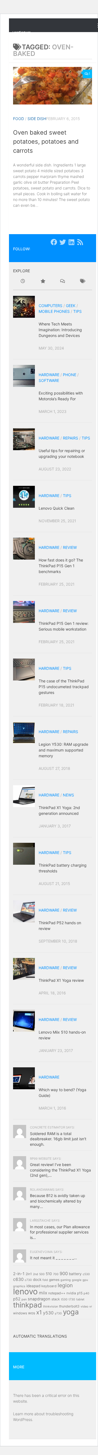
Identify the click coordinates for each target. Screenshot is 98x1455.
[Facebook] (54, 242)
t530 (64, 1299)
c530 (86, 1274)
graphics (19, 1286)
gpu (85, 1280)
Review (70, 547)
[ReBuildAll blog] (80, 242)
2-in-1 (18, 1273)
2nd (35, 1274)
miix (43, 1292)
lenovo (25, 1291)
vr (90, 1306)
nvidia (71, 1293)
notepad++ (56, 1293)
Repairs (70, 438)
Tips (77, 311)
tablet (80, 1299)
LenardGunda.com (22, 32)
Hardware (49, 374)
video (84, 1306)
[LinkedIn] (71, 242)
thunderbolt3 (69, 1306)
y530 (48, 1312)
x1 (39, 1312)
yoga (71, 1311)
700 (56, 1274)
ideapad (33, 1286)
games (54, 1280)
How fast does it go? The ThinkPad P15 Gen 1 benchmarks (61, 566)
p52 (16, 1299)
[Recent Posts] (23, 282)
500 (42, 1274)
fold (45, 1280)
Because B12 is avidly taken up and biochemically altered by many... (57, 1201)
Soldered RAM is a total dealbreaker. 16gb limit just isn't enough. (58, 1139)
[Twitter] (62, 242)
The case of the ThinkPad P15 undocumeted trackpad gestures (64, 687)
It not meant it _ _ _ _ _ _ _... (53, 1257)
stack (55, 1299)
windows (20, 1313)
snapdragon (39, 1299)
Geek (70, 305)
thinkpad (27, 1305)
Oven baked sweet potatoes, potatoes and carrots (46, 141)
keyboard (49, 1286)
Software (49, 380)
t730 (72, 1299)
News (68, 795)
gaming (65, 1280)
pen (24, 1299)
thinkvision (50, 1306)
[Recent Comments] (62, 282)
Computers (50, 305)
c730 (28, 1280)
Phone (69, 374)
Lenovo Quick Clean (56, 508)
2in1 (29, 1274)
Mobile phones (54, 311)
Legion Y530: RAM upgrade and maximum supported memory (63, 750)
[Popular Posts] (43, 282)
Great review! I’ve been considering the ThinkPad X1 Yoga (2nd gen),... (60, 1170)
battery (75, 1274)
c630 (18, 1279)
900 (64, 1273)
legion (65, 1285)
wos (31, 1313)
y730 (58, 1313)
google (76, 1280)
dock (37, 1279)
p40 (86, 1293)
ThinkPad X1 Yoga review (61, 980)
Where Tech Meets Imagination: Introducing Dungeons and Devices (60, 330)
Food (18, 118)
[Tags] (82, 282)
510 (49, 1274)
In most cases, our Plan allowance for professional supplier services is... (60, 1232)
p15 (79, 1293)
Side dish (36, 118)
